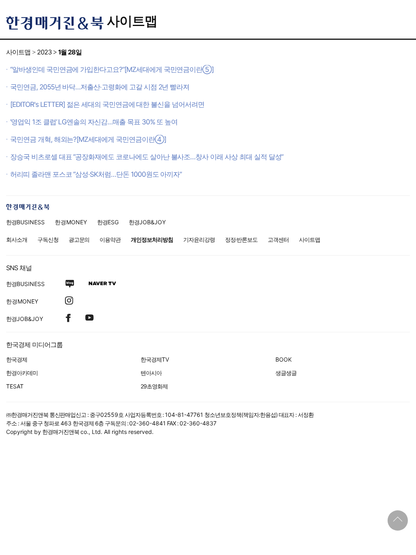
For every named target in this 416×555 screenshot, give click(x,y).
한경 (25, 222)
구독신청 (47, 239)
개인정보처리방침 (152, 239)
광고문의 (79, 239)
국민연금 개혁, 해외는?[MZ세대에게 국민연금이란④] (88, 139)
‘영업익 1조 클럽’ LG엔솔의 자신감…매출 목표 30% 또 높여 (94, 122)
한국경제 (16, 359)
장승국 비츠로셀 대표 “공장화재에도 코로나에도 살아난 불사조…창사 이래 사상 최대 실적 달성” (146, 157)
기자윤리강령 (199, 239)
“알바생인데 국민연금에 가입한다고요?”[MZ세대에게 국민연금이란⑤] (112, 69)
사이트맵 (132, 21)
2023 (44, 52)
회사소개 (16, 239)
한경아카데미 (22, 372)
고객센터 (278, 239)
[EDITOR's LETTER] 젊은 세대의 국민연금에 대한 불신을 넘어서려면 (107, 104)
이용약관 (110, 239)
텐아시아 (151, 372)
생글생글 (286, 372)
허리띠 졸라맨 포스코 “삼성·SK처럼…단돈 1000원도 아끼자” (96, 174)
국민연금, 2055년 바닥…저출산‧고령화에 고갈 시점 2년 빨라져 (99, 87)
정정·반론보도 (241, 239)
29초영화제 (154, 386)
